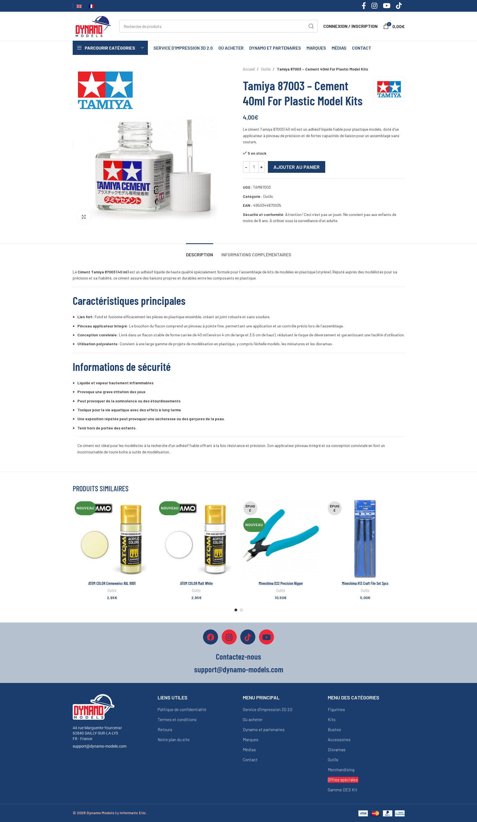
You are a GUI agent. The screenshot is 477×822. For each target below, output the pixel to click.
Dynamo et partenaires (264, 729)
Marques (250, 739)
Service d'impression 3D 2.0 (267, 709)
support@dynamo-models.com (99, 746)
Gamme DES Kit (342, 789)
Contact (250, 759)
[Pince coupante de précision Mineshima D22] (280, 538)
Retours (165, 729)
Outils (266, 69)
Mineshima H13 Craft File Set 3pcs (365, 583)
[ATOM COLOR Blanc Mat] (196, 538)
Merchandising (341, 769)
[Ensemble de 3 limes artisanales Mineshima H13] (365, 538)
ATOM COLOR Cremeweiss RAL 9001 (112, 583)
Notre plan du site (174, 739)
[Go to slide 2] (241, 610)
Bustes (334, 729)
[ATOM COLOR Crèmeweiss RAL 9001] (112, 538)
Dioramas (337, 749)
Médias (249, 749)
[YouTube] (266, 637)
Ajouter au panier (296, 167)
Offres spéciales (343, 779)
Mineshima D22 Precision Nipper (281, 583)
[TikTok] (247, 637)
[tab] (199, 251)
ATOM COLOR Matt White (196, 583)
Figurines (336, 709)
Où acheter (253, 719)
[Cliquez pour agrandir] (84, 217)
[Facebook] (210, 637)
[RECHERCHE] (311, 26)
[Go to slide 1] (235, 610)
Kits (332, 719)
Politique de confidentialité (182, 709)
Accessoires (339, 739)
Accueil (249, 69)
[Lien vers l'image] (93, 706)
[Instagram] (229, 637)
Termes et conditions (177, 719)
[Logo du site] (93, 25)
